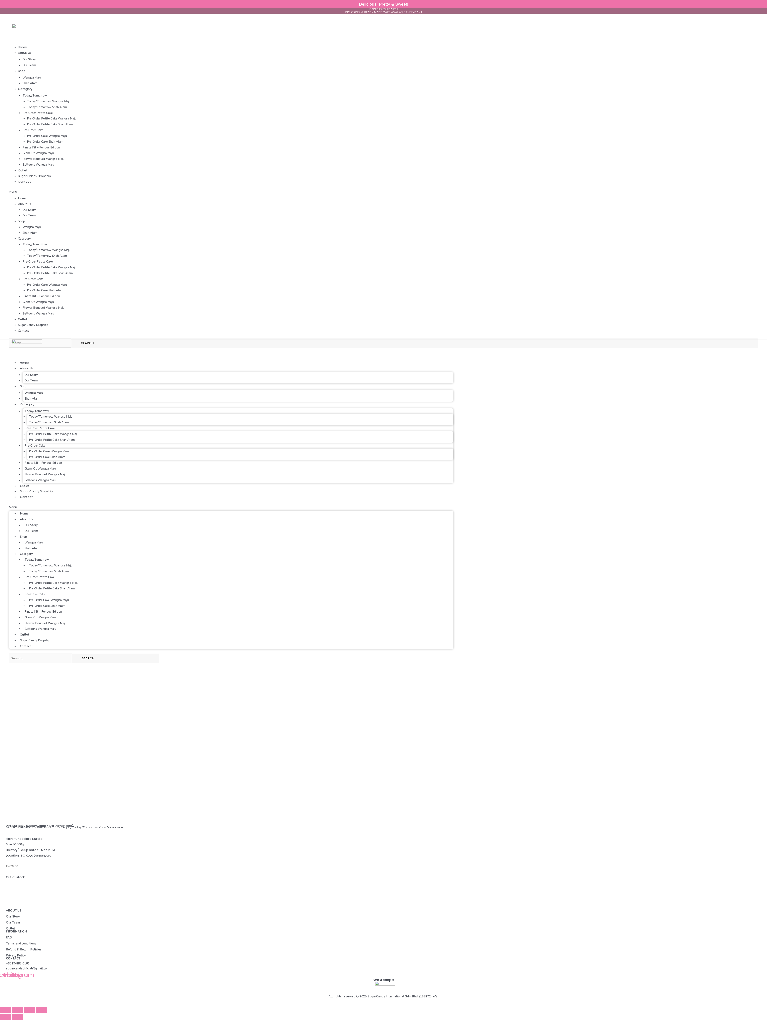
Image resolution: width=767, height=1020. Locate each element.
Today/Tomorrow (35, 96)
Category (25, 89)
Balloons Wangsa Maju (38, 165)
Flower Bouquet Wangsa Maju (43, 159)
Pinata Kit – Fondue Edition (41, 147)
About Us (25, 53)
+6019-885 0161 (18, 963)
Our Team (29, 65)
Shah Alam (30, 83)
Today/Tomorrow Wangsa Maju (49, 101)
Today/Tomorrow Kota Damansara (98, 827)
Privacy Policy (16, 955)
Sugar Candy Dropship (34, 176)
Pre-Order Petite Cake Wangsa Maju (51, 118)
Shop (22, 71)
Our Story (29, 59)
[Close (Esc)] (5, 1010)
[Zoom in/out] (41, 1010)
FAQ (9, 937)
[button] (383, 191)
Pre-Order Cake (33, 130)
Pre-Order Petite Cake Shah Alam (50, 124)
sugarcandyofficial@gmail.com (27, 968)
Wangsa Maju (32, 78)
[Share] (17, 1010)
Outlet (23, 170)
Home (22, 47)
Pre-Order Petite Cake (38, 113)
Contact (24, 181)
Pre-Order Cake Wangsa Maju (47, 136)
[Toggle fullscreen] (29, 1010)
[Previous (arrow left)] (5, 1017)
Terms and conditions (21, 943)
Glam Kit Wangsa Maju (38, 153)
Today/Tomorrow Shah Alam (47, 107)
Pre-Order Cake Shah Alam (45, 142)
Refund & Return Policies (24, 949)
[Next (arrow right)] (17, 1017)
